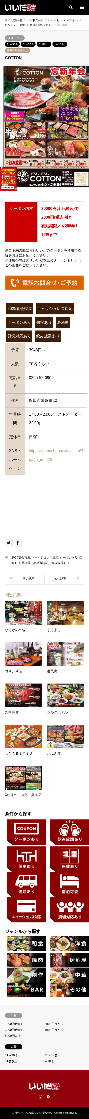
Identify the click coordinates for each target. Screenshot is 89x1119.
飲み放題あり (48, 336)
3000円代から (15, 38)
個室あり (44, 322)
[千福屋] (64, 579)
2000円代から (53, 1024)
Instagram (40, 1096)
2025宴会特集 (19, 308)
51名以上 (44, 44)
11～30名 (12, 44)
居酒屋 (63, 322)
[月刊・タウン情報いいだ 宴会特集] (20, 7)
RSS (48, 1096)
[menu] (81, 7)
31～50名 (28, 44)
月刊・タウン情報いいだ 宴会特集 (33, 1112)
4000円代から (53, 1030)
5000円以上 (13, 1036)
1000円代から (14, 1024)
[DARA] (24, 579)
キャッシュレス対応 (55, 308)
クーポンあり (19, 322)
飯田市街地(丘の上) (17, 50)
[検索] (70, 7)
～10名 (60, 44)
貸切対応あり (19, 336)
